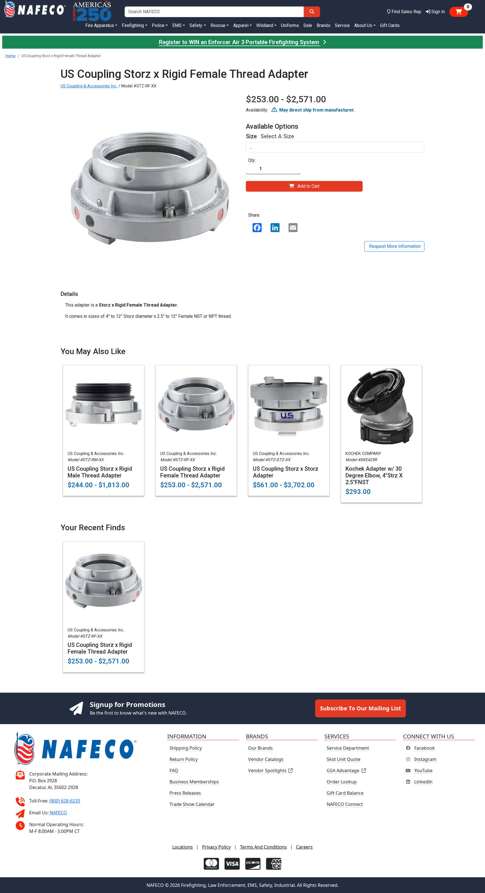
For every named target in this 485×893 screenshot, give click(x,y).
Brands (323, 25)
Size (251, 136)
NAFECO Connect (345, 804)
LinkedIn (423, 782)
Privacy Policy (216, 847)
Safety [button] (195, 25)
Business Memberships (194, 782)
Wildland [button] (264, 25)
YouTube (423, 770)
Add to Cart (308, 186)
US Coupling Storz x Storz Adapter (285, 472)
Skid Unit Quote (343, 759)
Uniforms (290, 25)
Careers (304, 847)
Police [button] (158, 25)
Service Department (348, 748)
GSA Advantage (343, 770)
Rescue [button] (218, 25)
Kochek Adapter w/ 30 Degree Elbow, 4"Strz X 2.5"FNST (374, 475)
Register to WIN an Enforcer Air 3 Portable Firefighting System (240, 42)
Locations (182, 847)
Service (342, 25)
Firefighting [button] (133, 25)
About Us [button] (363, 25)
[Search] (312, 11)
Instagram (425, 759)
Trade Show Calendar (192, 804)
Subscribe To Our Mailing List (360, 708)
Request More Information (394, 246)
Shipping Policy (186, 748)
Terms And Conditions (263, 847)
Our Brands (260, 748)
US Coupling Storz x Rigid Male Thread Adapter (100, 472)
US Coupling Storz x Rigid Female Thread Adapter (192, 472)
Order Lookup (342, 782)
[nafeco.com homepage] (34, 11)
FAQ (174, 770)
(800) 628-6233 (64, 801)
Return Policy (184, 759)
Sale (307, 25)
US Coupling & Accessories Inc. (89, 86)
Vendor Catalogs (265, 759)
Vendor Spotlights (268, 770)
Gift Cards (390, 25)
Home (10, 56)
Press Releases (185, 793)
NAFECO (58, 813)
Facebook (424, 748)
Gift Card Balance (345, 793)
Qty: (252, 160)
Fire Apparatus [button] (99, 25)
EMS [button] (177, 25)
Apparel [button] (240, 25)
